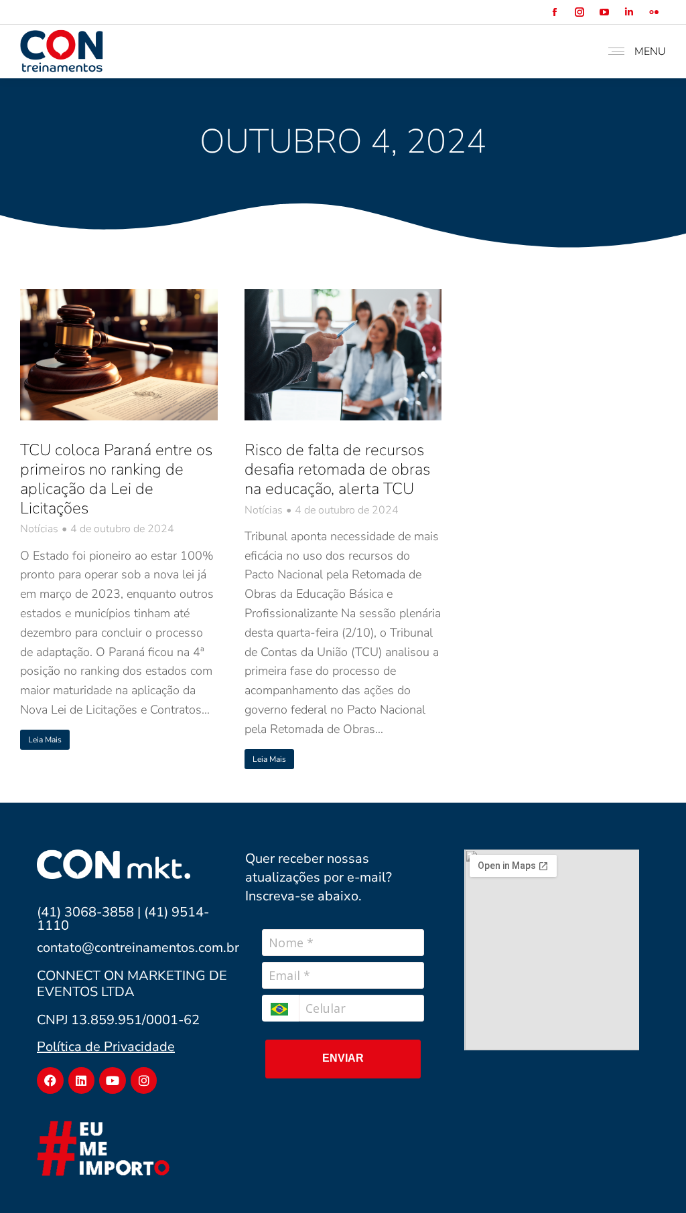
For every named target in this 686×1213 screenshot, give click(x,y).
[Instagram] (144, 1080)
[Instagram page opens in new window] (579, 12)
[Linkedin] (81, 1080)
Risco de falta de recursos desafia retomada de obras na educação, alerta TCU (337, 469)
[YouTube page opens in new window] (604, 12)
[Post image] (119, 354)
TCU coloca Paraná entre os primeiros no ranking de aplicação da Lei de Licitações (116, 478)
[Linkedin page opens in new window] (628, 12)
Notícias (39, 529)
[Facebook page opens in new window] (554, 12)
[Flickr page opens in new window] (653, 12)
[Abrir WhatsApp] (652, 1179)
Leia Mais (45, 739)
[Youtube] (112, 1080)
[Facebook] (50, 1080)
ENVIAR (343, 1058)
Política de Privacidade (106, 1047)
